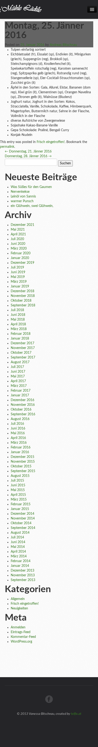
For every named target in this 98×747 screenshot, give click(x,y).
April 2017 (18, 381)
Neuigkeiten (19, 608)
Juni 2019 (18, 272)
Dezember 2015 (22, 457)
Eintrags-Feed (20, 632)
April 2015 (18, 495)
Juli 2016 (17, 423)
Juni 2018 (18, 315)
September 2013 (23, 580)
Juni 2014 (18, 542)
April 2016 (18, 438)
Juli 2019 (17, 267)
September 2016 (23, 414)
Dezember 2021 (22, 225)
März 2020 (19, 248)
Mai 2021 (18, 229)
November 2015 (23, 461)
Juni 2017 (18, 371)
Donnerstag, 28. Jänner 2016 (28, 156)
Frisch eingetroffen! (51, 142)
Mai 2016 (18, 433)
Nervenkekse (20, 191)
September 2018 (23, 305)
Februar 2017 (20, 390)
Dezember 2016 (22, 400)
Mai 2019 (18, 277)
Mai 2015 (18, 490)
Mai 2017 (18, 376)
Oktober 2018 (21, 300)
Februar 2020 (20, 253)
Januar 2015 (20, 509)
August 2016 (20, 419)
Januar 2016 (20, 452)
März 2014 (19, 556)
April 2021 (18, 234)
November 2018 (23, 296)
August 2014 (20, 532)
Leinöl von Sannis (23, 196)
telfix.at (76, 714)
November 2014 (23, 518)
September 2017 (23, 357)
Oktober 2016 (21, 409)
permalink (7, 146)
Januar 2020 (20, 258)
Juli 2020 (17, 239)
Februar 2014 (20, 561)
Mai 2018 (18, 319)
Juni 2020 (18, 244)
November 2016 (23, 405)
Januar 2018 (20, 338)
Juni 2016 (18, 428)
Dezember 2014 (22, 513)
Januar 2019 (20, 286)
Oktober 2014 (21, 523)
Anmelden (18, 627)
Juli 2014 (17, 537)
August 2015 (20, 476)
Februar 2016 (20, 447)
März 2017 (19, 386)
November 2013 (23, 575)
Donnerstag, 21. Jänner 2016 (28, 151)
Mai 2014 (18, 547)
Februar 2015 (20, 504)
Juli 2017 (17, 367)
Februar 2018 (20, 333)
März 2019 (19, 281)
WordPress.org (21, 641)
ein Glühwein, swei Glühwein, (32, 206)
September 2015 (23, 471)
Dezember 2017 (22, 343)
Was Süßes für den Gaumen (31, 187)
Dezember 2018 (22, 291)
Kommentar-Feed (23, 637)
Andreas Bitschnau (63, 45)
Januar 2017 (20, 395)
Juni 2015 (18, 485)
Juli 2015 (17, 480)
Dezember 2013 (22, 570)
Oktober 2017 (21, 352)
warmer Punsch (22, 201)
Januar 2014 (20, 566)
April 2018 (18, 324)
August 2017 (20, 362)
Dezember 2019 (22, 262)
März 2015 (19, 499)
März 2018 (19, 329)
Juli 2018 (17, 310)
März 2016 (19, 442)
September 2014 (23, 528)
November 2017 (23, 348)
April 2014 (18, 551)
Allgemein (18, 599)
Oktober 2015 (21, 466)
